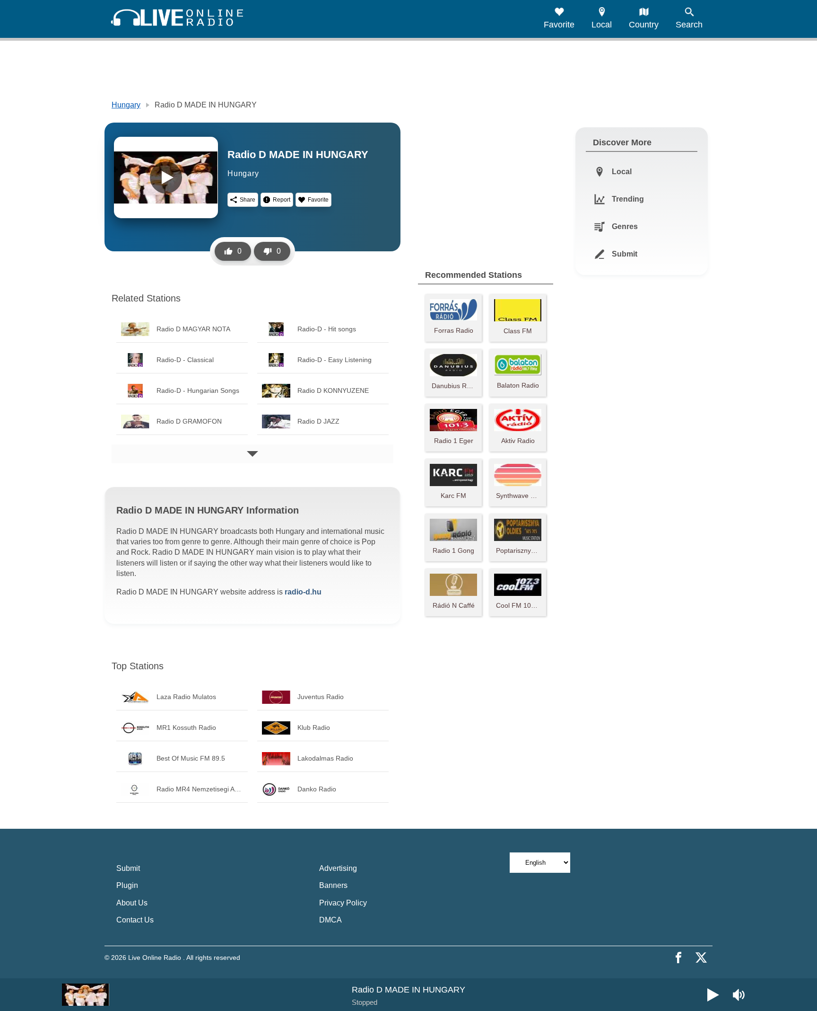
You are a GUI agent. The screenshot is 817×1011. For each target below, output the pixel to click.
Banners (333, 885)
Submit (128, 868)
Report (281, 199)
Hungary (126, 105)
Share (247, 199)
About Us (132, 903)
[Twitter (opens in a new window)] (701, 957)
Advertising (338, 868)
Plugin (127, 885)
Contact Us (135, 920)
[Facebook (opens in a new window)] (678, 957)
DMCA (330, 920)
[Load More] (252, 453)
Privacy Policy (343, 903)
